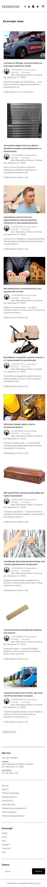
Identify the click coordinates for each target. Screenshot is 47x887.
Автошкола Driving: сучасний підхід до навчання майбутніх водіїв (23, 64)
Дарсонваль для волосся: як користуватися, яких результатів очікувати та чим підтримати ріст (21, 220)
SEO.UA (37, 883)
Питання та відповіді (10, 793)
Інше (24, 92)
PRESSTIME (11, 7)
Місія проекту (7, 800)
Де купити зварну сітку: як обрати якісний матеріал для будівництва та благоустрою (22, 148)
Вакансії (5, 789)
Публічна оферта (9, 812)
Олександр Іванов (30, 70)
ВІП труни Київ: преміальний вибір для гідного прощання (24, 494)
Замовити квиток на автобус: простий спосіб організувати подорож (23, 694)
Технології (6, 848)
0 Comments (25, 72)
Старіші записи (9, 732)
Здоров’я (6, 844)
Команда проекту (9, 797)
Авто (19, 92)
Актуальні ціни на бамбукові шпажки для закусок (23, 631)
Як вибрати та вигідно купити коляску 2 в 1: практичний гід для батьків (24, 358)
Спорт (4, 837)
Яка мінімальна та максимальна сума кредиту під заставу (22, 290)
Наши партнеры (8, 804)
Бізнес (4, 833)
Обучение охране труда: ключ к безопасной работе (19, 425)
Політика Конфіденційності (13, 816)
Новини (30, 92)
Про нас (5, 785)
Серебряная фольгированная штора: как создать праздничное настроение (24, 563)
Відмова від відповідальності (14, 808)
